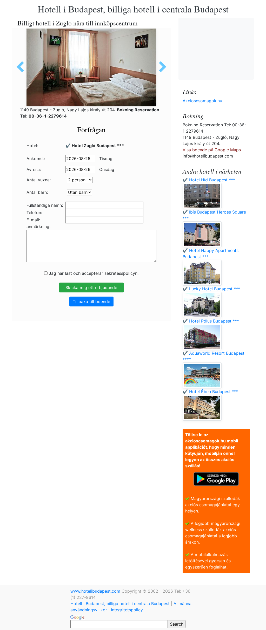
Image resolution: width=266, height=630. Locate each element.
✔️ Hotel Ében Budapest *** (210, 391)
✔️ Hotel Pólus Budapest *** (211, 321)
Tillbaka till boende (91, 301)
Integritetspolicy (127, 609)
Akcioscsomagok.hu (202, 100)
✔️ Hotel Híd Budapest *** (209, 179)
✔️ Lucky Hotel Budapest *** (211, 288)
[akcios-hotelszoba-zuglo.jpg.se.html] (160, 66)
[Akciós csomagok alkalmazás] (216, 478)
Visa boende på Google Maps (212, 149)
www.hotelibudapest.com (96, 591)
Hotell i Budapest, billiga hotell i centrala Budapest (133, 9)
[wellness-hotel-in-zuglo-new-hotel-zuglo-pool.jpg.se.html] (22, 66)
